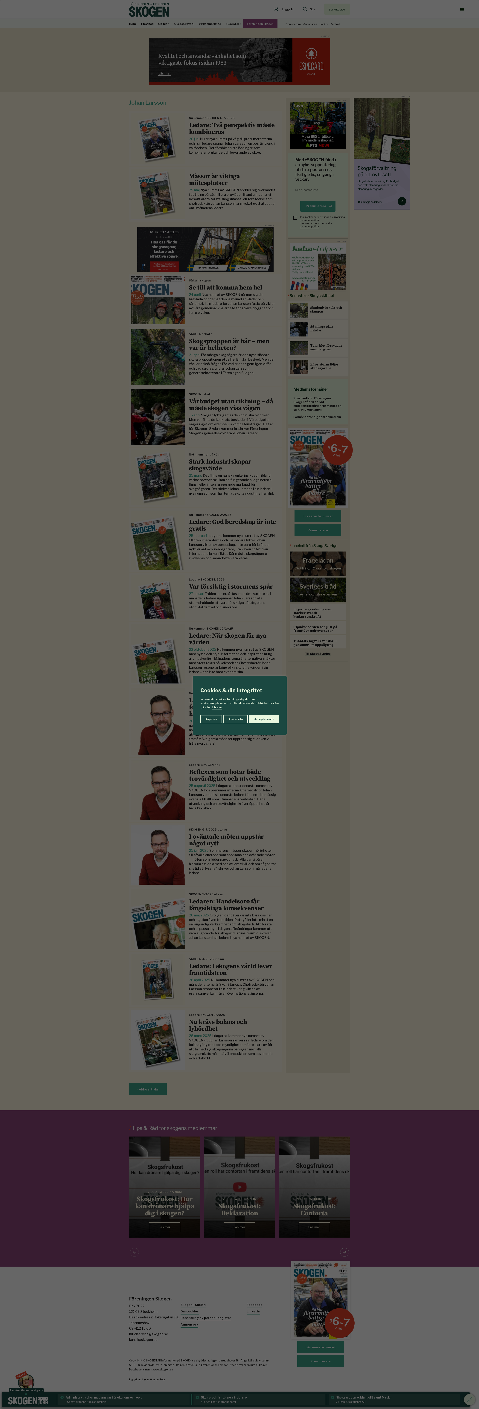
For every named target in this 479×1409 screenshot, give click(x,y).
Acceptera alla (264, 719)
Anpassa (211, 719)
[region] (239, 704)
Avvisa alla (235, 719)
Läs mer (217, 707)
